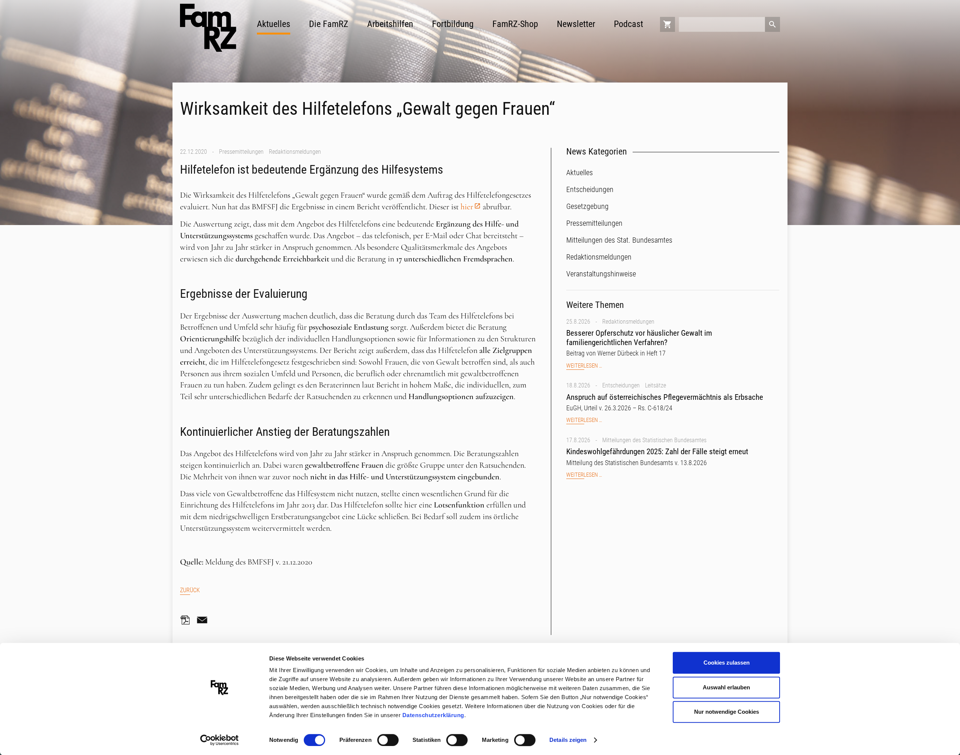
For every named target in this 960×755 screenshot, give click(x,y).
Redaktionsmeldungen (295, 151)
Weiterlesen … (584, 366)
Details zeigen (567, 740)
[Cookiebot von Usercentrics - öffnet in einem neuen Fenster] (219, 740)
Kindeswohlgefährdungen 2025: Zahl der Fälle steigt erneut (657, 451)
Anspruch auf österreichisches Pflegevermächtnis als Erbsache (664, 397)
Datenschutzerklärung (433, 715)
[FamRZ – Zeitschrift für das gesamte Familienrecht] (208, 28)
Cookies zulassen (727, 662)
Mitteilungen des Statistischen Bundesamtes (654, 440)
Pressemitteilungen (241, 151)
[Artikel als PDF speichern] (187, 620)
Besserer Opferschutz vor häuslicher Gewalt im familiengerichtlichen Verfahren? (639, 338)
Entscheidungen (621, 385)
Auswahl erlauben (726, 687)
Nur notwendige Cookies (726, 711)
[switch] (388, 740)
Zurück (190, 590)
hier (466, 207)
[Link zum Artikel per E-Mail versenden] (204, 620)
